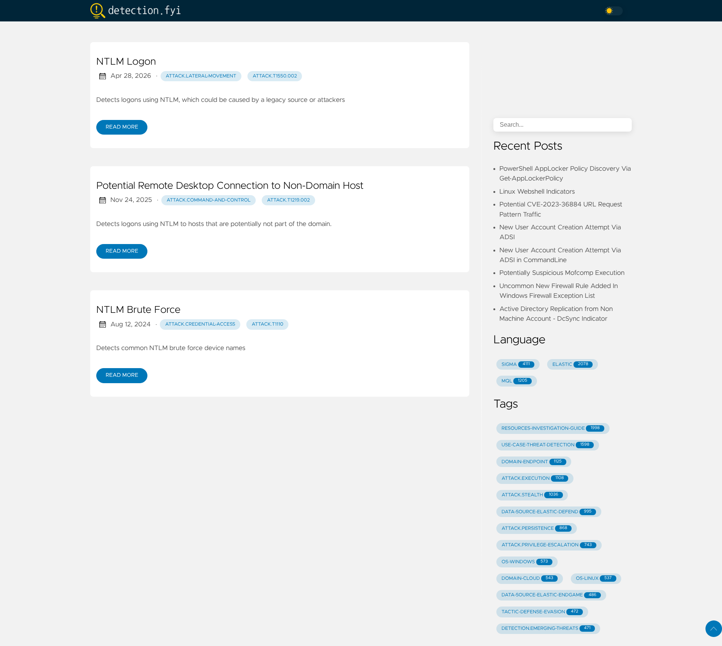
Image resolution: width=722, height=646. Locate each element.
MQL (514, 381)
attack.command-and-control (209, 200)
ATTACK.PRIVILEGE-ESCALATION (547, 545)
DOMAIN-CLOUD (527, 578)
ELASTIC (570, 364)
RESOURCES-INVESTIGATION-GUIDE (551, 428)
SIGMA (516, 364)
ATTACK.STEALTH (530, 495)
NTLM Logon (126, 62)
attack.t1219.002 (288, 200)
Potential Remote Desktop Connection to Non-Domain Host (230, 186)
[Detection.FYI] (138, 10)
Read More (122, 127)
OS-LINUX (594, 578)
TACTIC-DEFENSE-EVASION (540, 612)
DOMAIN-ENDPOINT (532, 461)
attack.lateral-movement (201, 76)
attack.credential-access (200, 324)
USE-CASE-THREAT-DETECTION (545, 445)
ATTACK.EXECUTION (533, 478)
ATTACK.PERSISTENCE (534, 528)
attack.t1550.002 (275, 76)
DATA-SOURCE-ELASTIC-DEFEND (547, 512)
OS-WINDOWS (525, 562)
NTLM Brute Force (138, 310)
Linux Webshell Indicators (537, 191)
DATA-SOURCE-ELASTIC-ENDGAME (549, 595)
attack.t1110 (267, 324)
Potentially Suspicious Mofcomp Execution (562, 273)
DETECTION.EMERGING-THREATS (546, 628)
